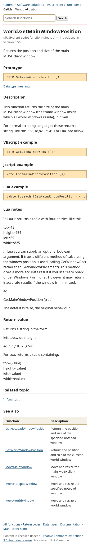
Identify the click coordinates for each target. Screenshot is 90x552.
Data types (50, 524)
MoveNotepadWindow (21, 483)
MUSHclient (54, 5)
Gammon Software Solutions (23, 5)
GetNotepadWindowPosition (25, 428)
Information (13, 399)
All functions (11, 524)
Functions (73, 5)
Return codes (32, 524)
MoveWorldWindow (19, 500)
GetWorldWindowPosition (24, 450)
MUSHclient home (15, 529)
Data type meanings (17, 86)
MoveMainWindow (18, 467)
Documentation (70, 524)
